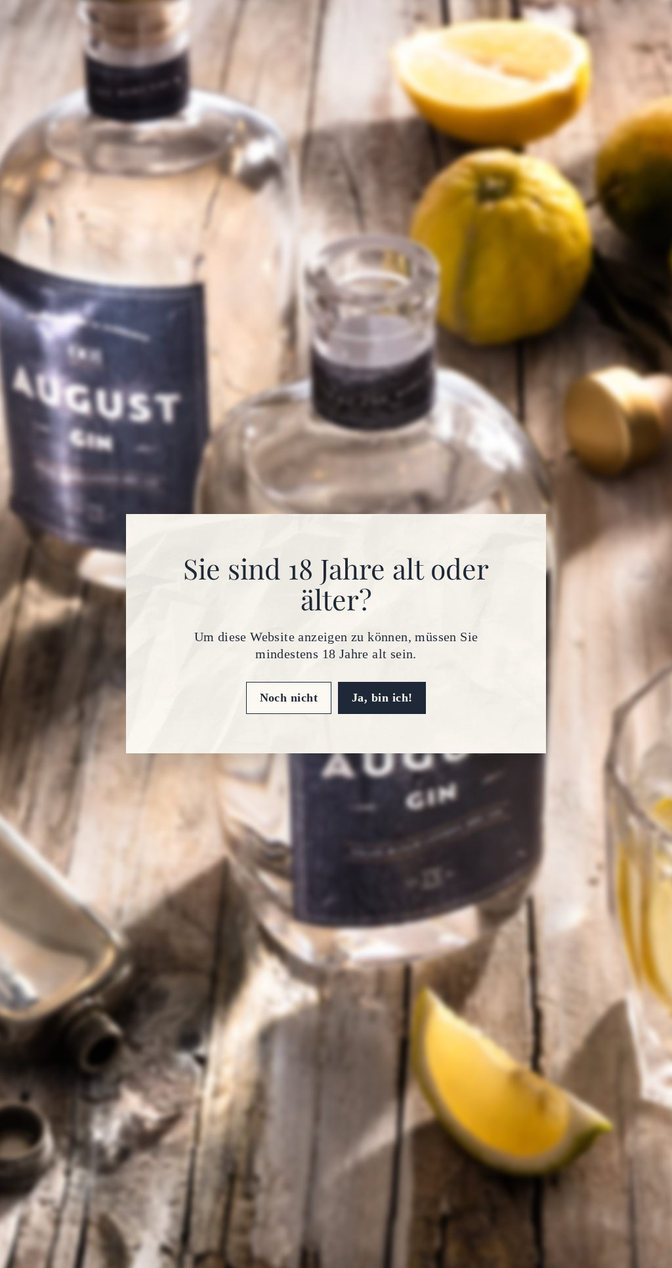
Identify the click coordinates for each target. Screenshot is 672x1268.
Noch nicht (289, 697)
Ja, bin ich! (382, 697)
